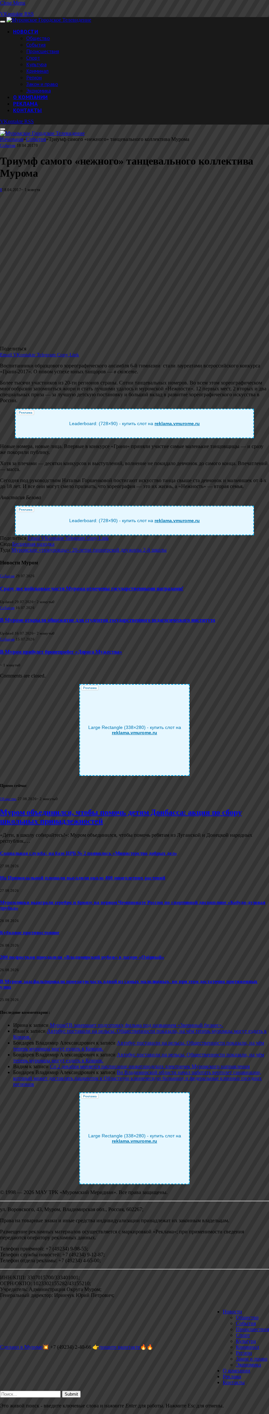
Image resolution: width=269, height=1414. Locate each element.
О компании (30, 97)
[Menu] (2, 22)
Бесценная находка (33, 544)
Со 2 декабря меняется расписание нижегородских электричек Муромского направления (150, 1066)
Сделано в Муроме (21, 1347)
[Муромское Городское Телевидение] (49, 20)
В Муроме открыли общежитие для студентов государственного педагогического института (107, 620)
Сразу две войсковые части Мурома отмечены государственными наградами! (91, 588)
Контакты (27, 110)
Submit (71, 1394)
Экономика (38, 90)
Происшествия (42, 51)
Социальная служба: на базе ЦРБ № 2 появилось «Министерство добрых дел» (88, 853)
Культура (36, 64)
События (36, 44)
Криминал (37, 71)
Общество (38, 38)
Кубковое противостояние (29, 932)
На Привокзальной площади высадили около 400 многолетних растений (82, 877)
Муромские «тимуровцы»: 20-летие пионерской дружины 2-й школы (89, 550)
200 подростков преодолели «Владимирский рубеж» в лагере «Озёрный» (82, 957)
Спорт (33, 57)
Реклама (25, 103)
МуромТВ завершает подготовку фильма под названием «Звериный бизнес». (136, 1025)
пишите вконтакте (119, 1347)
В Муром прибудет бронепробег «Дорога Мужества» (61, 652)
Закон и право (42, 84)
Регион (34, 77)
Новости (25, 31)
